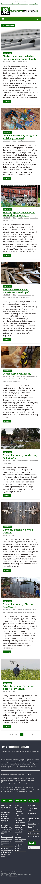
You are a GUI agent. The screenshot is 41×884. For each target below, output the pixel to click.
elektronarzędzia (23, 295)
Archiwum (31, 805)
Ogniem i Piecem (33, 819)
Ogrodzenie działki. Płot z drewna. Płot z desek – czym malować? (19, 811)
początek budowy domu (27, 612)
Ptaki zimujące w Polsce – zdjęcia (20, 821)
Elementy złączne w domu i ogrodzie (18, 531)
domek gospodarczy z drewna (26, 141)
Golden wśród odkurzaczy (17, 373)
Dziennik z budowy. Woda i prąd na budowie (20, 456)
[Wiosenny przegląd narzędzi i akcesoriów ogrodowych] (20, 186)
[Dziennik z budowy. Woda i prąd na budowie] (20, 429)
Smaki (30, 827)
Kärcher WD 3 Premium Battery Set (27, 376)
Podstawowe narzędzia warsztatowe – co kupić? (16, 291)
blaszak (20, 610)
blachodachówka (22, 61)
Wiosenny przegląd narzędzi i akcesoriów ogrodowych (19, 214)
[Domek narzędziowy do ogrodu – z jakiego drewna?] (20, 109)
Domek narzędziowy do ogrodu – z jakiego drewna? (20, 137)
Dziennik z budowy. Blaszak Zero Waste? (18, 605)
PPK (14, 61)
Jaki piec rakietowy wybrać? (18, 848)
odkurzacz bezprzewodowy (25, 379)
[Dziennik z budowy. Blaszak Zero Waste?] (20, 578)
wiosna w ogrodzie (8, 220)
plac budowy (17, 612)
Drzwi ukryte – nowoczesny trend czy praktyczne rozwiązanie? (6, 817)
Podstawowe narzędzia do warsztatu (21, 297)
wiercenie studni (33, 460)
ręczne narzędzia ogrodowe (30, 218)
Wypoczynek (32, 830)
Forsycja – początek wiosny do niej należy (20, 839)
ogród (20, 218)
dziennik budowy (27, 610)
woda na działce (7, 463)
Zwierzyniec (32, 836)
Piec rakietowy (19, 844)
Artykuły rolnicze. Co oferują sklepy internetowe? (18, 687)
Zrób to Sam (32, 833)
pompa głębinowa (23, 460)
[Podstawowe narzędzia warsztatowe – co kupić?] (20, 263)
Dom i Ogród (32, 808)
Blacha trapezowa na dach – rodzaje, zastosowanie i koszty (19, 57)
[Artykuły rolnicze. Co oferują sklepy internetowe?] (20, 660)
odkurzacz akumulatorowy (10, 379)
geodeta (10, 612)
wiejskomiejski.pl (13, 876)
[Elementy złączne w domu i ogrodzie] (20, 503)
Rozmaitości (32, 824)
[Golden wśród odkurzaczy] (20, 347)
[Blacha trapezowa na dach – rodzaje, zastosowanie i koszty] (20, 30)
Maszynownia (7, 53)
